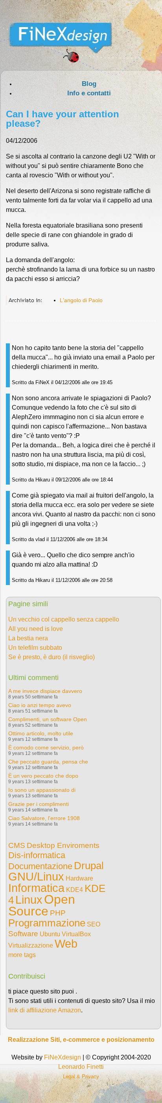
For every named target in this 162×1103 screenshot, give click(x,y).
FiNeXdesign (62, 1057)
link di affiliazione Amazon (44, 1010)
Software (23, 934)
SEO (93, 924)
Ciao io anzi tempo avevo (39, 705)
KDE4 (74, 889)
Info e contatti (89, 93)
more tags (22, 955)
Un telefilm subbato (35, 647)
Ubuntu (50, 934)
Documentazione (40, 866)
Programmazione (46, 922)
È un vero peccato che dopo (43, 776)
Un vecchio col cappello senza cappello (63, 619)
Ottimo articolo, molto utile (40, 733)
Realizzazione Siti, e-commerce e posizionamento (81, 1039)
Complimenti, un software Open (47, 719)
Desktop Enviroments (63, 845)
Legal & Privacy (81, 1076)
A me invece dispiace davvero (45, 691)
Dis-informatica (36, 855)
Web (66, 943)
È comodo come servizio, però (46, 747)
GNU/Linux (36, 876)
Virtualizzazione (30, 945)
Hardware (79, 878)
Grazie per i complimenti (38, 804)
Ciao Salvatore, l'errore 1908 (44, 818)
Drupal (89, 865)
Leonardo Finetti (81, 1066)
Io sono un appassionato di (41, 790)
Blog (89, 84)
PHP (58, 913)
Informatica (36, 888)
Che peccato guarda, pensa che (48, 761)
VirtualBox (76, 934)
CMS (16, 845)
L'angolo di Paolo (81, 300)
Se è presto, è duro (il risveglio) (51, 657)
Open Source (41, 905)
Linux (28, 899)
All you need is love (35, 628)
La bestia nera (28, 638)
